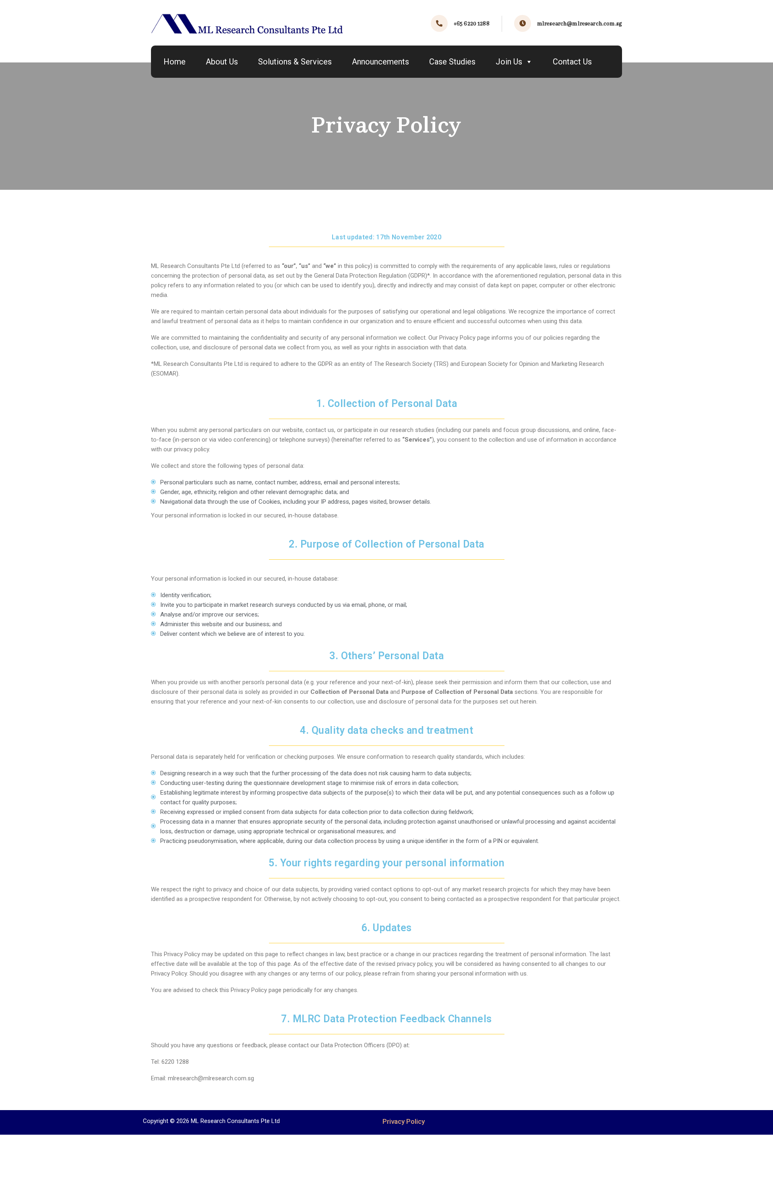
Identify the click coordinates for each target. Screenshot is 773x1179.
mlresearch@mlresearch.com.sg (579, 23)
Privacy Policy (403, 1121)
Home (174, 61)
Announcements (380, 61)
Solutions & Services (295, 61)
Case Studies (452, 61)
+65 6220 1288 (472, 23)
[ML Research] (247, 23)
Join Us (509, 61)
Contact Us (572, 61)
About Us (222, 61)
